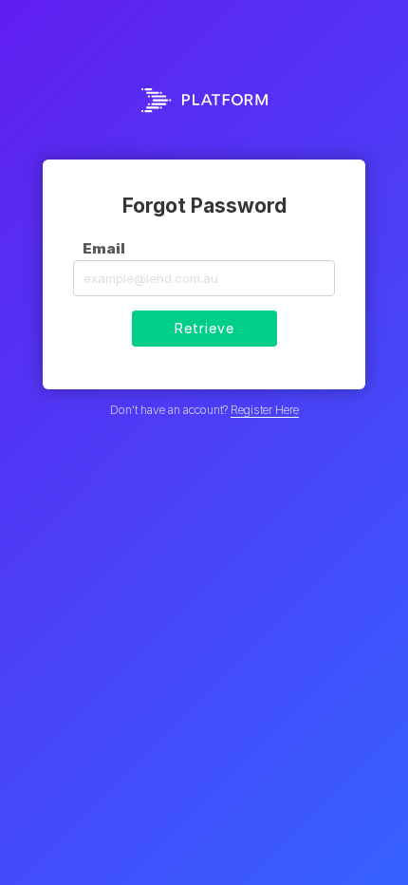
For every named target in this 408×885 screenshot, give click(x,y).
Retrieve (204, 328)
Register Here (265, 410)
